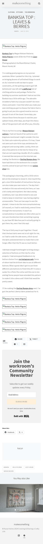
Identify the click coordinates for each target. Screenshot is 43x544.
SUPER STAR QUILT (21, 498)
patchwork (15, 494)
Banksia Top (7, 53)
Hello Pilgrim (7, 57)
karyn (16, 31)
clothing (11, 12)
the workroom (30, 12)
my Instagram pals (26, 259)
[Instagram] (18, 537)
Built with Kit (21, 416)
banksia (6, 467)
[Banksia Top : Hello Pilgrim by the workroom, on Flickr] (14, 46)
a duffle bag (26, 89)
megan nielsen (9, 471)
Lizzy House (29, 467)
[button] (15, 509)
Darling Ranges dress (28, 159)
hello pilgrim (17, 467)
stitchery (19, 12)
